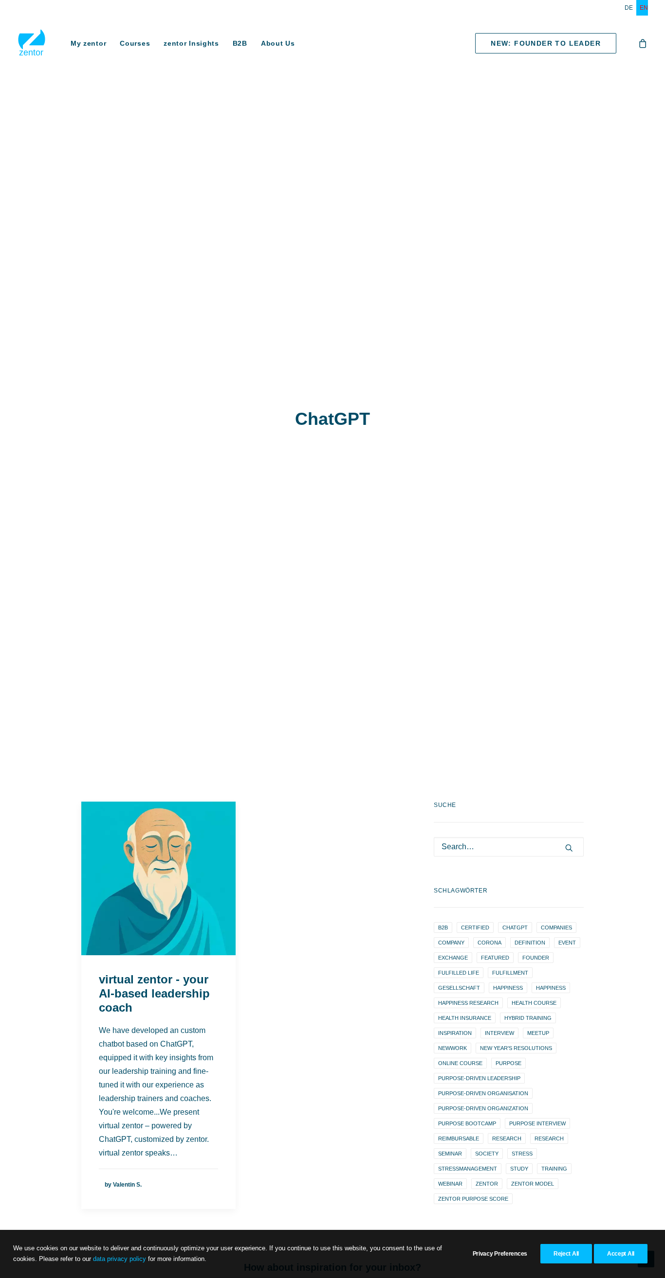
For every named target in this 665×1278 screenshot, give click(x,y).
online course (460, 1063)
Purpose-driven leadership (479, 1078)
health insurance (464, 1018)
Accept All (620, 1253)
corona (489, 942)
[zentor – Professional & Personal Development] (31, 43)
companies (556, 927)
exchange (453, 958)
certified (475, 927)
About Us (278, 43)
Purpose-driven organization (483, 1108)
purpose (508, 1063)
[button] (158, 878)
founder (535, 958)
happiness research (468, 1003)
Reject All (566, 1253)
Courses (135, 43)
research (506, 1138)
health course (534, 1003)
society (487, 1153)
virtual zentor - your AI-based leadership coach (154, 993)
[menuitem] (630, 8)
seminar (450, 1153)
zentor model (532, 1184)
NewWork (452, 1048)
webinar (450, 1184)
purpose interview (537, 1123)
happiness (508, 988)
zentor (487, 1184)
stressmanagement (467, 1169)
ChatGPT (515, 927)
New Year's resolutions (516, 1048)
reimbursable (458, 1138)
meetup (538, 1033)
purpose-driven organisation (483, 1093)
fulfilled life (458, 973)
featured (495, 958)
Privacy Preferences (500, 1253)
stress (522, 1153)
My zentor (88, 43)
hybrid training (528, 1018)
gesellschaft (459, 988)
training (554, 1169)
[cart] (643, 43)
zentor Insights (191, 43)
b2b (443, 927)
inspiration (455, 1033)
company (451, 942)
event (567, 942)
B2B (240, 43)
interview (499, 1033)
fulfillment (510, 973)
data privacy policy (119, 1258)
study (519, 1169)
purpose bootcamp (467, 1123)
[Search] (509, 847)
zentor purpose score (473, 1199)
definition (530, 942)
